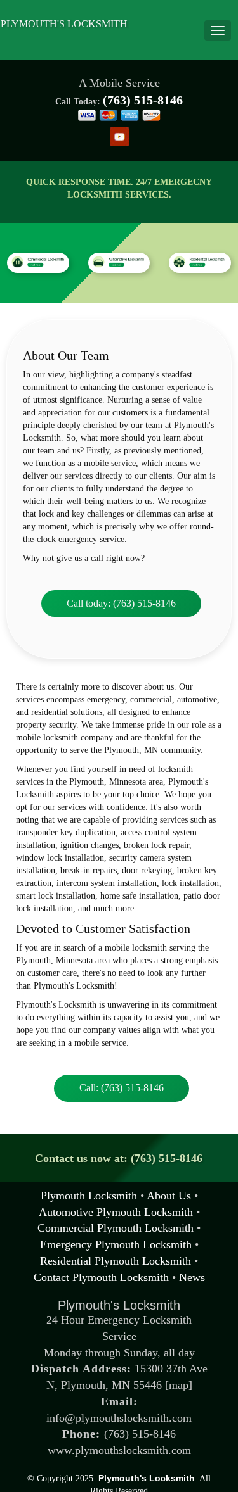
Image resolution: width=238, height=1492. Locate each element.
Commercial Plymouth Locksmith (115, 1228)
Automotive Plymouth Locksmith (116, 1212)
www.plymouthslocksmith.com (119, 1450)
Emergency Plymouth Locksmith (116, 1244)
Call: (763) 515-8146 (121, 1087)
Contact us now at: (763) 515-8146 (119, 1158)
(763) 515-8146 (143, 100)
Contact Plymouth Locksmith (101, 1277)
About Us (169, 1195)
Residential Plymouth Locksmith (115, 1261)
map (178, 1385)
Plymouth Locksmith (89, 1195)
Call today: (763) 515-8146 (121, 603)
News (192, 1277)
